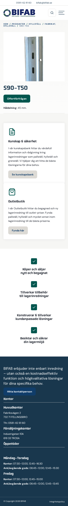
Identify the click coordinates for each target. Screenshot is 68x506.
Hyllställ (35, 24)
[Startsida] (19, 13)
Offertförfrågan (17, 98)
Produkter (18, 24)
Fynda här (18, 230)
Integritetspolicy (57, 501)
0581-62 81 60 (16, 422)
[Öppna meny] (52, 13)
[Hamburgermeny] (61, 12)
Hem (5, 24)
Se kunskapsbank (23, 174)
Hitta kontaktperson (19, 391)
